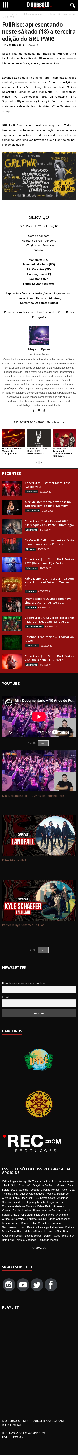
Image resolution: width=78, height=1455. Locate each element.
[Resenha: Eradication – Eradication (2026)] (12, 642)
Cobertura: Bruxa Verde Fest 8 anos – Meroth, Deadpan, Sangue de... (49, 619)
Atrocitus (30, 549)
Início (4, 14)
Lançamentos (32, 510)
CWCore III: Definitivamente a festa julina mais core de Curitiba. (49, 542)
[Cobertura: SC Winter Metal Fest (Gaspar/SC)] (12, 488)
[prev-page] (37, 462)
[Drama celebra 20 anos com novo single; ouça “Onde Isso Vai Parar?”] (12, 604)
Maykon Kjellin (15, 44)
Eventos (14, 14)
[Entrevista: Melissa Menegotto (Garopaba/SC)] (13, 438)
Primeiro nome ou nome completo (23, 983)
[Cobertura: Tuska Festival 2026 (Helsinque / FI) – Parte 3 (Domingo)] (12, 526)
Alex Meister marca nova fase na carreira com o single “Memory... (48, 504)
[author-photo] (39, 335)
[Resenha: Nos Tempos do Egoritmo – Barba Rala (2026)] (64, 438)
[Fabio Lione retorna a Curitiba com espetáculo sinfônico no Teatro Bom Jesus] (12, 584)
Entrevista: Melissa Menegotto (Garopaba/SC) (12, 451)
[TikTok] (44, 411)
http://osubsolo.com (39, 354)
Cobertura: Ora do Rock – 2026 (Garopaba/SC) (37, 451)
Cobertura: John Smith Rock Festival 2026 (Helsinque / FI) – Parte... (50, 561)
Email (5, 997)
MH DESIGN (15, 1437)
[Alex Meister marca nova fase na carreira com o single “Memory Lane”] (12, 507)
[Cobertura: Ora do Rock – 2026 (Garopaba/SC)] (39, 438)
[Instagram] (39, 411)
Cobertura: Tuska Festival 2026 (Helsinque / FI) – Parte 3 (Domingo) (49, 523)
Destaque (31, 591)
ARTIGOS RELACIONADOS (29, 422)
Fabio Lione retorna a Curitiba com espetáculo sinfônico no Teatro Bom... (49, 582)
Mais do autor (55, 422)
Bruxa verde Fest (34, 626)
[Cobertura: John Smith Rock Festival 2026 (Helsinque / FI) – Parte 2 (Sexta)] (12, 661)
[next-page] (41, 462)
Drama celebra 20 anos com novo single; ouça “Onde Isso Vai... (48, 600)
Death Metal (32, 645)
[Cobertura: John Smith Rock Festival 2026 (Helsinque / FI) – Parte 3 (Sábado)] (12, 564)
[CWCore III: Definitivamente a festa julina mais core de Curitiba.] (12, 545)
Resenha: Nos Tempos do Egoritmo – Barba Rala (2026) (62, 452)
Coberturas (31, 491)
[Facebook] (34, 411)
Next (43, 950)
